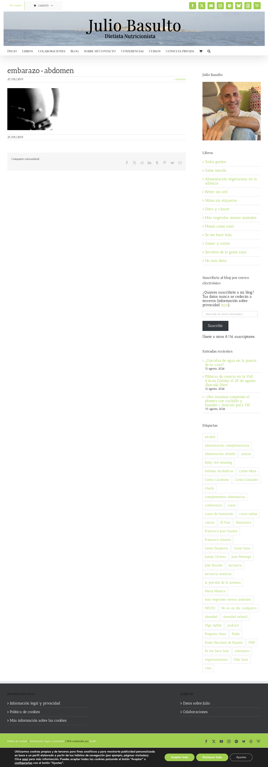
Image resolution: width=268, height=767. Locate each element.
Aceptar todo (179, 757)
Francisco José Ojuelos (221, 531)
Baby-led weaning (218, 462)
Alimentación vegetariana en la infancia (231, 181)
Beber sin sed (216, 191)
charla (209, 488)
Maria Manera (215, 591)
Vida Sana (240, 659)
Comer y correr (217, 243)
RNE (252, 642)
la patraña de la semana (223, 582)
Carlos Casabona (217, 480)
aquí (25, 759)
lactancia (235, 565)
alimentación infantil (220, 454)
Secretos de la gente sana (225, 252)
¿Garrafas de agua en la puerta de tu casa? (230, 362)
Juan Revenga (241, 557)
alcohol (210, 437)
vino (208, 668)
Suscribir (215, 325)
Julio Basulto (214, 565)
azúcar (246, 454)
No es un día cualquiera (239, 608)
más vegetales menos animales (228, 599)
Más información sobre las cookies (38, 721)
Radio (236, 634)
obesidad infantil (235, 617)
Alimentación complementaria (227, 445)
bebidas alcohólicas (219, 471)
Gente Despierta (216, 548)
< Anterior (179, 79)
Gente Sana (242, 548)
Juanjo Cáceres (215, 557)
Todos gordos (215, 161)
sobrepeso (242, 651)
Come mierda (215, 170)
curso (232, 505)
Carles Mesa (247, 471)
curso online (248, 514)
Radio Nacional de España (224, 642)
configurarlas (23, 763)
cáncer (210, 522)
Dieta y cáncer (217, 209)
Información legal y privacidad (35, 703)
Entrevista (243, 522)
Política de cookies (25, 712)
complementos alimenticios (225, 497)
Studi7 (93, 741)
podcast (233, 625)
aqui (224, 305)
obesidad (211, 617)
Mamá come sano (219, 226)
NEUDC (210, 608)
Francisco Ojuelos (218, 540)
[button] (208, 50)
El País (225, 522)
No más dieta (216, 260)
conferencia (213, 505)
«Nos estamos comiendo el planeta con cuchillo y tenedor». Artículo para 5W (227, 401)
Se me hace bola (218, 235)
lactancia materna (218, 574)
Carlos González (246, 480)
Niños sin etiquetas (221, 200)
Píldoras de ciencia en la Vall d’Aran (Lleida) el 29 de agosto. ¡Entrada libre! (230, 380)
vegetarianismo (216, 659)
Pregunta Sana (215, 634)
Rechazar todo (212, 757)
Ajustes (241, 757)
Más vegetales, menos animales (230, 217)
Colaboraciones (195, 712)
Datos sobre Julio (196, 703)
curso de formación (219, 514)
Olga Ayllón (213, 625)
